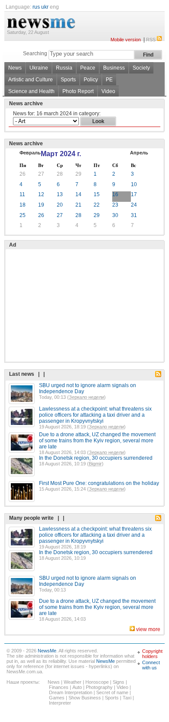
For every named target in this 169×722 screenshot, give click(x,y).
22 (97, 205)
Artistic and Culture (30, 80)
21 (78, 205)
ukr (45, 7)
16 (115, 194)
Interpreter (60, 702)
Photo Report (78, 91)
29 (78, 174)
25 (23, 215)
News (15, 68)
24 (134, 205)
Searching (35, 53)
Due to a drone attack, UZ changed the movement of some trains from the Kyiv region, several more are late (97, 440)
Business (114, 68)
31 (134, 215)
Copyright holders (152, 653)
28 (60, 174)
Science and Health (31, 91)
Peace (87, 68)
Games (57, 697)
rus (36, 7)
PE (109, 80)
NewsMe (47, 650)
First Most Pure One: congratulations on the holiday (99, 483)
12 (41, 194)
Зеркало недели (86, 397)
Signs (118, 682)
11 (22, 194)
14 (78, 194)
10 (134, 184)
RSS (151, 39)
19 (41, 205)
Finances (58, 687)
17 (134, 194)
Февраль (30, 152)
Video (108, 91)
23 (115, 205)
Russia (64, 68)
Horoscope (97, 682)
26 (23, 174)
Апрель (139, 152)
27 (41, 174)
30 (115, 215)
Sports (68, 80)
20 (60, 205)
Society (141, 68)
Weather (72, 682)
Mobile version (125, 39)
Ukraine (38, 68)
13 (60, 194)
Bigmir (95, 463)
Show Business (84, 697)
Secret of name (112, 692)
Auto (77, 687)
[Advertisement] (74, 283)
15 (97, 194)
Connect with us (151, 665)
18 (23, 205)
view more (148, 629)
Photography (99, 687)
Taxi (127, 697)
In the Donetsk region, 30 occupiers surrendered (96, 458)
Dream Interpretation (70, 692)
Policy (91, 80)
